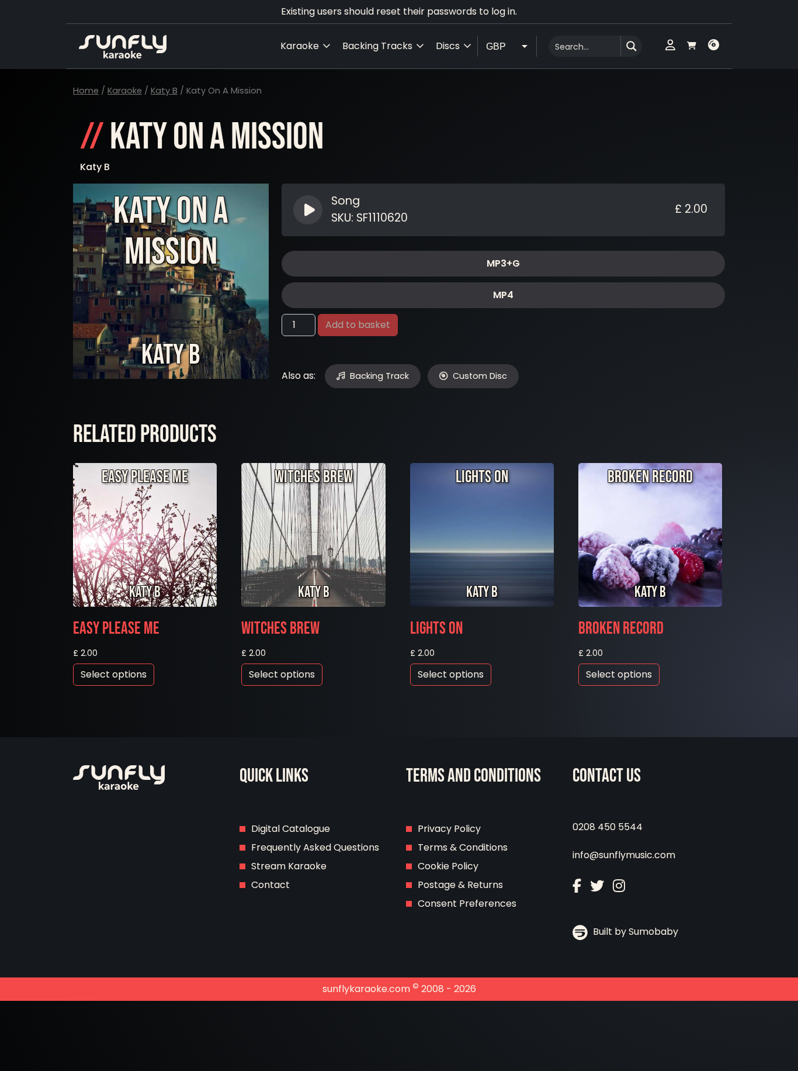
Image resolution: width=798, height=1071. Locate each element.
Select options (114, 674)
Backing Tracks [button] (377, 46)
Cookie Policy (448, 866)
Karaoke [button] (299, 46)
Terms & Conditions (463, 847)
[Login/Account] (670, 46)
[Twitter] (597, 886)
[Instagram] (619, 886)
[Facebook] (577, 886)
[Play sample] (309, 209)
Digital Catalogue (290, 828)
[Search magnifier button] (631, 46)
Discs (448, 46)
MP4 (503, 295)
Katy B (164, 90)
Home (86, 90)
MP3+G (503, 263)
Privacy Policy (449, 828)
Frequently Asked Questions (315, 847)
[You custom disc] (713, 46)
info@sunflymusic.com (624, 855)
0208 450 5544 (608, 827)
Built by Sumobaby (634, 931)
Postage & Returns (460, 885)
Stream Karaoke (289, 866)
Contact (270, 885)
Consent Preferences (467, 903)
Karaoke (124, 90)
